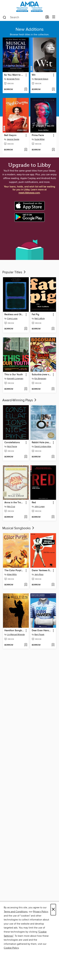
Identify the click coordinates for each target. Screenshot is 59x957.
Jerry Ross (38, 574)
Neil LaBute (39, 318)
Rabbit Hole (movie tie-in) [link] (42, 442)
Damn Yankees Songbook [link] (42, 570)
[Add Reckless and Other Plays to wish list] (26, 329)
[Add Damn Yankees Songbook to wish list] (53, 585)
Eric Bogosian (40, 378)
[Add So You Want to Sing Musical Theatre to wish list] (26, 89)
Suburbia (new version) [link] (42, 374)
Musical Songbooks (16, 528)
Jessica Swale (13, 139)
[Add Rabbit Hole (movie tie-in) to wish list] (53, 457)
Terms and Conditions (16, 911)
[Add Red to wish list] (53, 517)
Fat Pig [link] (35, 314)
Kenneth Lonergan (15, 378)
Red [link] (34, 502)
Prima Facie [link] (38, 135)
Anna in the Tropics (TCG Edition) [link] (14, 502)
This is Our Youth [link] (13, 374)
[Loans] (47, 17)
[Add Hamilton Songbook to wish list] (26, 645)
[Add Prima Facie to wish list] (53, 150)
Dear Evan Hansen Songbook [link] (42, 630)
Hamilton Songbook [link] (14, 630)
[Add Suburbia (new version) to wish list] (53, 389)
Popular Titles (12, 272)
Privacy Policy (40, 911)
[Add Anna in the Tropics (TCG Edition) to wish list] (26, 517)
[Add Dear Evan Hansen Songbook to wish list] (53, 645)
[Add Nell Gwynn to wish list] (26, 150)
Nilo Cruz (11, 506)
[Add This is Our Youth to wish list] (26, 389)
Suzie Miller (39, 139)
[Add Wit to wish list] (53, 89)
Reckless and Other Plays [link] (14, 314)
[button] (26, 75)
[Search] (4, 17)
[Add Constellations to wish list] (26, 457)
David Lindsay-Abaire (43, 446)
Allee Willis (12, 574)
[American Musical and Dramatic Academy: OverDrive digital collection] (29, 7)
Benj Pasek (39, 634)
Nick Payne (12, 446)
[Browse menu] (54, 17)
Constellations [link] (12, 442)
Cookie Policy (11, 947)
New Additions (30, 29)
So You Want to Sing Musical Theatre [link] (14, 75)
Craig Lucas (12, 318)
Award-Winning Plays (18, 400)
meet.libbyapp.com (29, 192)
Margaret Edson (41, 79)
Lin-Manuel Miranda (16, 634)
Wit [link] (33, 75)
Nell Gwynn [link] (10, 135)
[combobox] (23, 17)
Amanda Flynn (13, 79)
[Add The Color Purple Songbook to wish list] (26, 585)
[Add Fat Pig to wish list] (53, 329)
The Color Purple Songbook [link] (14, 570)
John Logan (39, 506)
